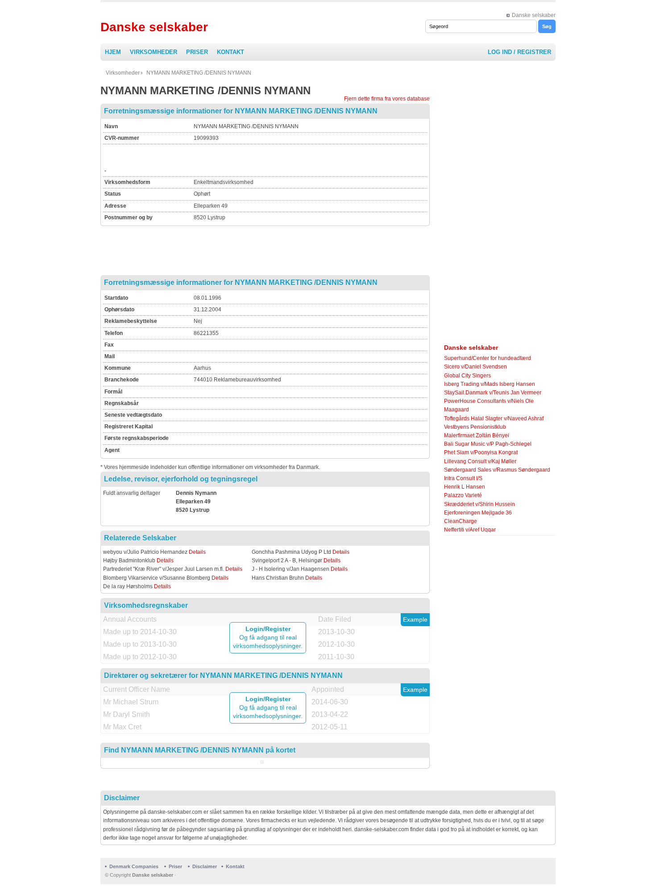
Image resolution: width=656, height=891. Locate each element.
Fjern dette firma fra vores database (387, 99)
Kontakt (230, 52)
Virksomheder (153, 52)
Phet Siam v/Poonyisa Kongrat (481, 452)
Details (197, 552)
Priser (197, 52)
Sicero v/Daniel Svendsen (475, 367)
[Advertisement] (298, 159)
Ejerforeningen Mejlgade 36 (478, 513)
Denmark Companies (134, 866)
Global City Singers (467, 375)
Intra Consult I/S (463, 478)
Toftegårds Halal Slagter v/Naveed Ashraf (494, 418)
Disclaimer (204, 866)
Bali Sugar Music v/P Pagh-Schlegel (487, 444)
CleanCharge (460, 521)
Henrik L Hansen (464, 487)
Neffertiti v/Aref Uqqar (470, 530)
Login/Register (268, 628)
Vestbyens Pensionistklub (475, 427)
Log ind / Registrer (519, 52)
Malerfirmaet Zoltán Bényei (476, 435)
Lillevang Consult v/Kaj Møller (480, 461)
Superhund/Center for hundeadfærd (487, 358)
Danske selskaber (534, 15)
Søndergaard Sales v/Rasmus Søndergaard (497, 470)
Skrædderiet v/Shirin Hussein (479, 504)
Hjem (113, 52)
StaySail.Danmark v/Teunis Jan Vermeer (492, 392)
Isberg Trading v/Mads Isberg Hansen (489, 384)
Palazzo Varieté (463, 495)
